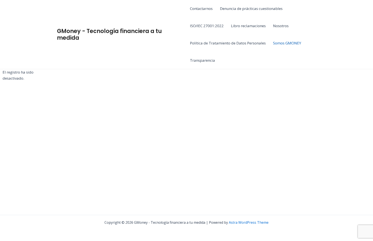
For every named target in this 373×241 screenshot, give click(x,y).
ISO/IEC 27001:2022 (207, 25)
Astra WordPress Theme (249, 222)
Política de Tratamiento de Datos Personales (228, 43)
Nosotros (281, 25)
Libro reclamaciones (248, 25)
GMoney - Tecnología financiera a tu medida (109, 34)
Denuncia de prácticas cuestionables (251, 8)
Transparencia (202, 60)
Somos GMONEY (287, 43)
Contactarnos (201, 8)
